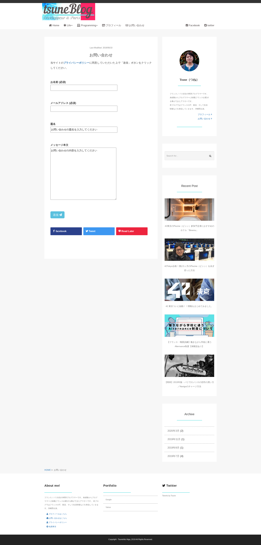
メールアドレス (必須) (63, 103)
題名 (53, 124)
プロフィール (113, 25)
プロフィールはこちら (57, 514)
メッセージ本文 (59, 145)
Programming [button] (88, 25)
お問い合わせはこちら (57, 518)
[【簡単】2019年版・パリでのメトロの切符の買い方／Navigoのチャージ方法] (189, 365)
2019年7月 (173, 456)
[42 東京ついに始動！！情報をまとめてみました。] (189, 289)
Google (109, 500)
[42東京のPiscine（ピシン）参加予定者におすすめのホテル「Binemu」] (189, 209)
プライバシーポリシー (76, 62)
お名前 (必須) (58, 82)
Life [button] (68, 25)
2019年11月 (174, 439)
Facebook (194, 25)
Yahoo (108, 507)
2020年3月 (173, 430)
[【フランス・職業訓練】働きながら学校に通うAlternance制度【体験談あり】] (189, 325)
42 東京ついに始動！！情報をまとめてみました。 (189, 306)
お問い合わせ (136, 25)
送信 (56, 214)
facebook (60, 231)
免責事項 (52, 527)
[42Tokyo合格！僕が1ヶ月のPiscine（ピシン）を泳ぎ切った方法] (189, 249)
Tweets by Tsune (169, 496)
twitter (210, 25)
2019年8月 (173, 447)
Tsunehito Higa (124, 539)
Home (55, 25)
